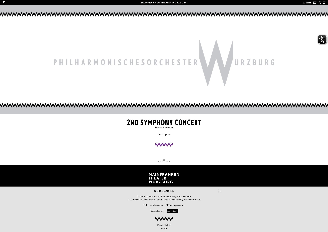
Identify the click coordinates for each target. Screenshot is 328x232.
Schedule (307, 3)
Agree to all (172, 211)
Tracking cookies (176, 205)
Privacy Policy (164, 224)
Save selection (157, 211)
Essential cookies (154, 205)
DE (315, 3)
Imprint (164, 227)
